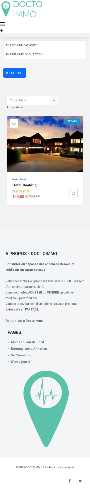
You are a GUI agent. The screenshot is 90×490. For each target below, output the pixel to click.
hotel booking (24, 185)
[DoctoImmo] (22, 17)
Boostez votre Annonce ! (29, 349)
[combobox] (16, 107)
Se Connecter (21, 355)
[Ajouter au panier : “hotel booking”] (73, 193)
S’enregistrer (21, 362)
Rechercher (14, 73)
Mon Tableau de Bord (27, 342)
